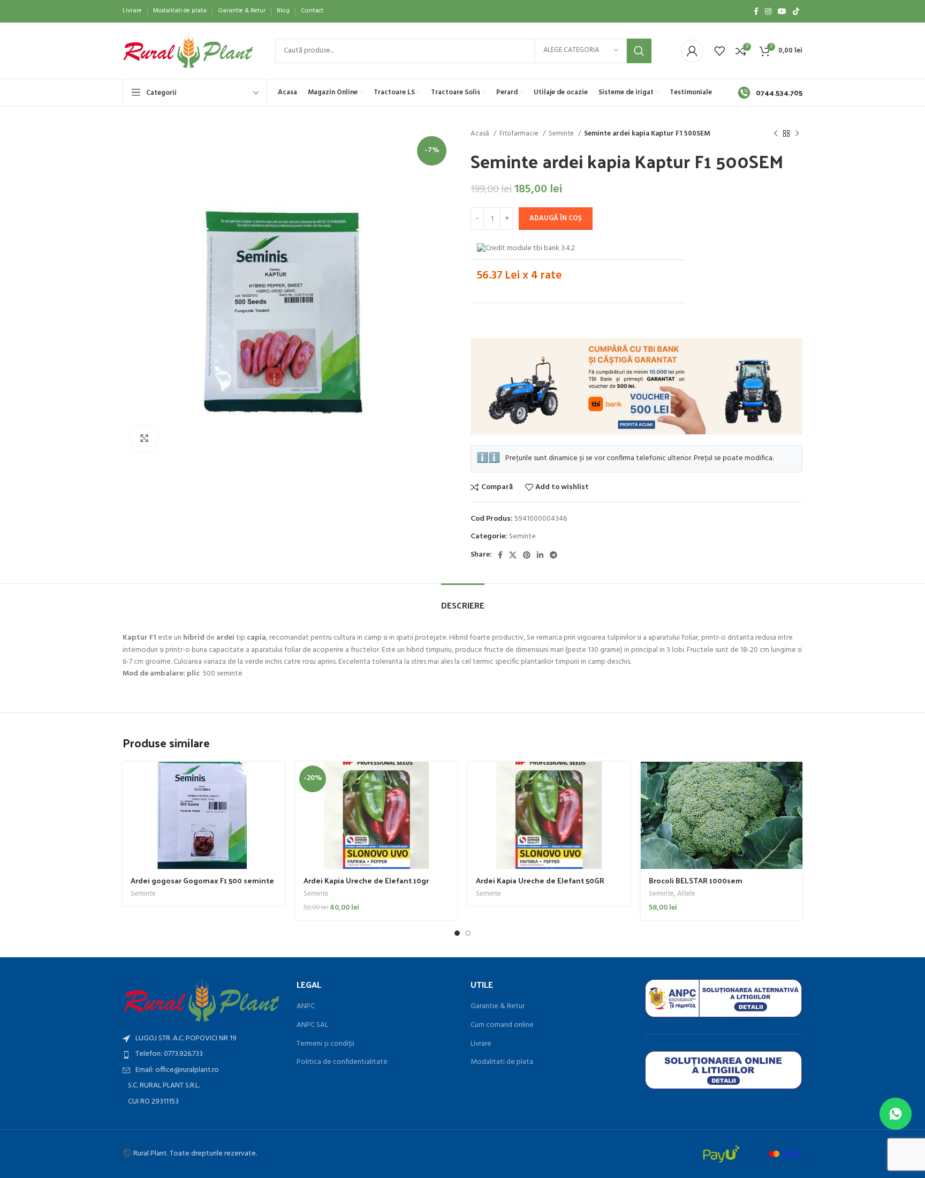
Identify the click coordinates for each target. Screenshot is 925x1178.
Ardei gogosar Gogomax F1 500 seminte (202, 880)
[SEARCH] (639, 51)
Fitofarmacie (519, 133)
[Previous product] (775, 134)
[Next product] (797, 134)
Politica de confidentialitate (342, 1062)
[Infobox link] (770, 92)
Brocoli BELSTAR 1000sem (695, 880)
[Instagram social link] (768, 11)
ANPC (306, 1006)
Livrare (481, 1044)
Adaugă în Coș (555, 218)
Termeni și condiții (325, 1044)
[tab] (462, 599)
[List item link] (201, 1054)
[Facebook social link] (756, 11)
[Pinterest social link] (527, 555)
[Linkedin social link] (540, 555)
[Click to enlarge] (144, 438)
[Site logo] (188, 50)
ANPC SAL (312, 1025)
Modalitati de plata (502, 1062)
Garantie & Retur (498, 1006)
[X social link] (513, 555)
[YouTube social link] (782, 11)
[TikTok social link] (796, 11)
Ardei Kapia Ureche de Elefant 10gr (366, 880)
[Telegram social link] (553, 555)
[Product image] (722, 815)
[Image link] (201, 1000)
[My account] (692, 51)
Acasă (481, 133)
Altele (686, 894)
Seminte (562, 133)
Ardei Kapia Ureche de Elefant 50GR (540, 880)
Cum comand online (502, 1025)
